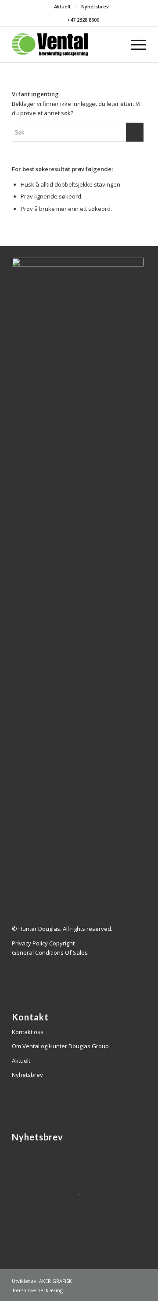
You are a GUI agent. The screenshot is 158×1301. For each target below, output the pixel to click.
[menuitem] (62, 6)
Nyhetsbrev (95, 6)
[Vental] (65, 44)
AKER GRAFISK (55, 1281)
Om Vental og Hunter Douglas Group (60, 1046)
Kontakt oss (27, 1032)
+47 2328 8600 (82, 19)
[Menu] (134, 44)
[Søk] (113, 44)
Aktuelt (62, 6)
